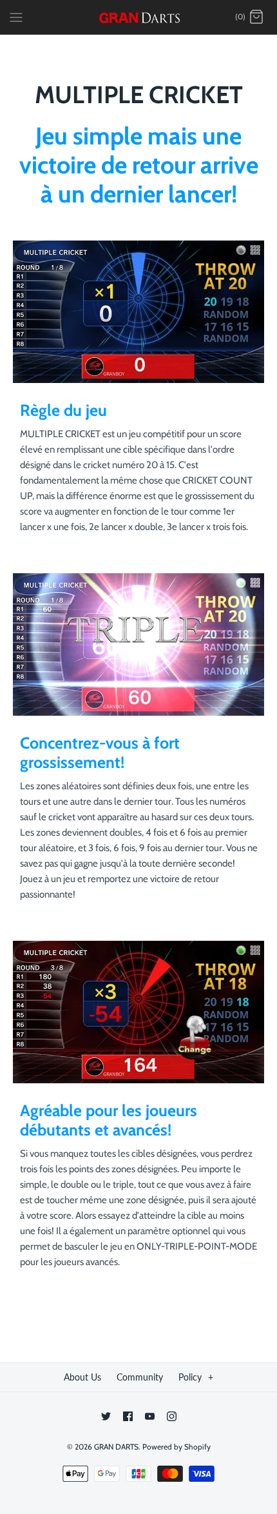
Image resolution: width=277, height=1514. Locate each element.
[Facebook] (128, 1416)
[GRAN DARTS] (138, 17)
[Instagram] (172, 1416)
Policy (195, 1376)
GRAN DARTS (116, 1446)
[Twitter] (106, 1416)
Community (140, 1376)
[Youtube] (150, 1416)
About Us (82, 1376)
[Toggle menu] (16, 17)
